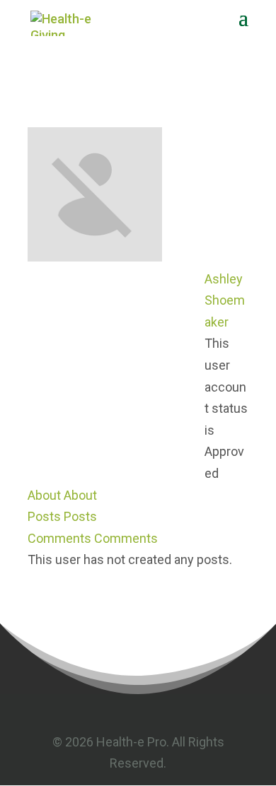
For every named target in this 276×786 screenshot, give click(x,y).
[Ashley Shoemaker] (95, 257)
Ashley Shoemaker (225, 300)
